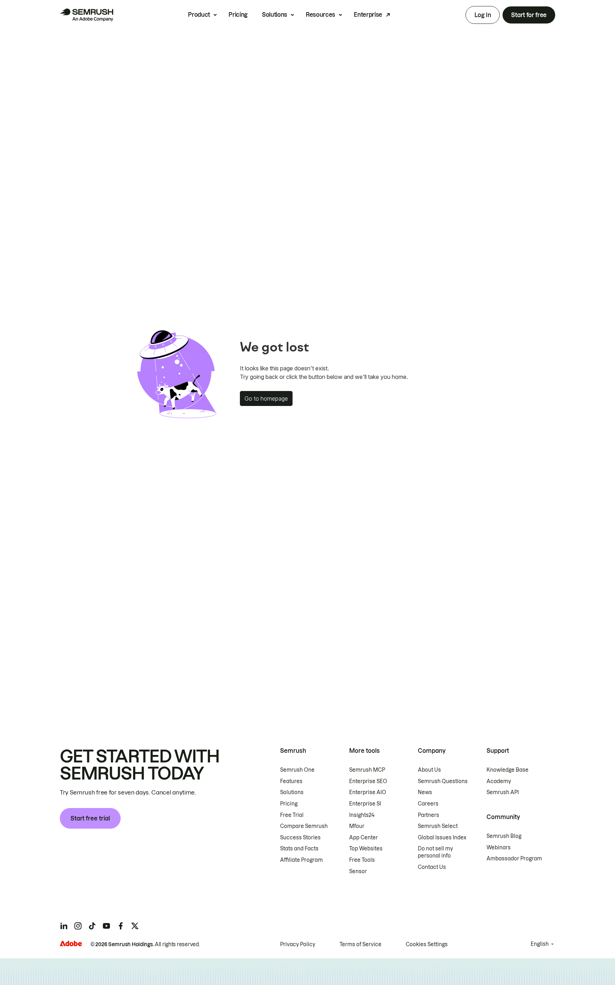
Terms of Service (361, 944)
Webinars (499, 847)
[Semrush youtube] (106, 926)
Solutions (274, 14)
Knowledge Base (508, 770)
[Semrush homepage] (86, 15)
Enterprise (368, 14)
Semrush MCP (367, 770)
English (540, 944)
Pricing (238, 14)
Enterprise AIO (367, 792)
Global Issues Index (442, 837)
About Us (429, 770)
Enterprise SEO (368, 781)
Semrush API (503, 792)
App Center (363, 837)
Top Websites (366, 848)
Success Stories (300, 837)
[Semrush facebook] (121, 926)
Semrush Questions (443, 781)
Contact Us (432, 867)
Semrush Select (438, 826)
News (425, 792)
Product (199, 14)
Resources (320, 14)
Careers (428, 804)
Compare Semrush (304, 826)
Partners (428, 815)
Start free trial (90, 818)
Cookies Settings (427, 944)
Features (291, 781)
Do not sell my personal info (435, 852)
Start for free (529, 15)
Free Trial (292, 815)
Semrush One (297, 770)
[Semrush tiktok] (92, 926)
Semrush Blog (504, 836)
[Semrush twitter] (135, 926)
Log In (482, 15)
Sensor (358, 871)
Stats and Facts (299, 848)
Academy (499, 781)
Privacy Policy (297, 944)
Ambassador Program (514, 858)
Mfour (356, 826)
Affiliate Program (301, 860)
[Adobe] (71, 943)
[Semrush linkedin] (64, 926)
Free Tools (362, 860)
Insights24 (361, 815)
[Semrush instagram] (78, 926)
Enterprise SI (365, 804)
